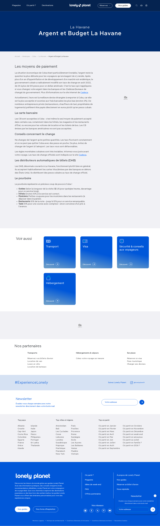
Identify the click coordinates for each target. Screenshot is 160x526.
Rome (73, 434)
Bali (57, 429)
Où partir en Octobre (132, 426)
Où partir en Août (106, 446)
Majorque (60, 446)
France (21, 443)
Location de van (34, 361)
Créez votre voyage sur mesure (90, 358)
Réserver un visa (134, 358)
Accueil (17, 56)
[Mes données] (146, 5)
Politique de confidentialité (55, 520)
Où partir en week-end (133, 434)
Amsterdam (61, 426)
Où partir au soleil (131, 440)
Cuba (34, 56)
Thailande (35, 446)
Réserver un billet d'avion (127, 485)
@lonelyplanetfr (139, 382)
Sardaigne (75, 437)
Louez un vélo (33, 364)
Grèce (20, 446)
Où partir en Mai (106, 437)
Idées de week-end (93, 485)
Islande (34, 426)
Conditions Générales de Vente (102, 520)
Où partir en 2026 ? (131, 446)
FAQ (87, 489)
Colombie (22, 437)
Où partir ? (89, 475)
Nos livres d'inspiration (45, 509)
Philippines (36, 437)
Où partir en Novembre (133, 429)
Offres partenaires (93, 494)
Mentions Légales (38, 520)
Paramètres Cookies (120, 520)
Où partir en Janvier (107, 426)
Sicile (73, 440)
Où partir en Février (107, 429)
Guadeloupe (61, 443)
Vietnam (75, 454)
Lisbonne (60, 437)
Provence (75, 432)
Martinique (60, 448)
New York (60, 454)
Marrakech (60, 451)
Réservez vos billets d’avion (40, 358)
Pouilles (74, 429)
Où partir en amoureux (133, 437)
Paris (73, 426)
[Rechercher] (137, 5)
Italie (33, 429)
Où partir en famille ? (132, 443)
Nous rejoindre (123, 489)
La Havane (80, 27)
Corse (58, 434)
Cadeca (84, 93)
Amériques (26, 56)
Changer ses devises (136, 364)
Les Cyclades (62, 432)
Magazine (89, 480)
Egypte (21, 440)
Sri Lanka (35, 443)
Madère (74, 451)
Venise (74, 448)
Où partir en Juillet (107, 443)
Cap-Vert (22, 432)
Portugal (35, 440)
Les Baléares (77, 446)
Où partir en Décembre (133, 432)
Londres (59, 440)
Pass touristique (134, 361)
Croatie (21, 429)
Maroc (34, 434)
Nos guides (123, 6)
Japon (33, 432)
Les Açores (76, 443)
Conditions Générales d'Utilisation (78, 520)
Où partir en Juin (106, 440)
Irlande (21, 448)
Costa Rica (23, 434)
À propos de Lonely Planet (128, 475)
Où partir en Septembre (109, 448)
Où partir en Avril (106, 434)
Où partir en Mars (106, 432)
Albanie (21, 426)
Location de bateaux (36, 367)
